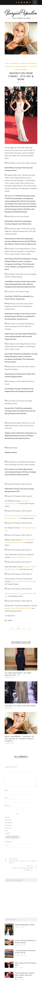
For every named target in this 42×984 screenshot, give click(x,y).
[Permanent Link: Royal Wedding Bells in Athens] (9, 935)
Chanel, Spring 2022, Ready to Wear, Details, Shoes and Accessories (25, 975)
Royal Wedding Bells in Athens (25, 925)
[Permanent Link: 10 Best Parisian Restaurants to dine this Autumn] (9, 945)
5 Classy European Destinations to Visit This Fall (25, 951)
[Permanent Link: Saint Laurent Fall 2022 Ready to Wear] (9, 967)
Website (7, 805)
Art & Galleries (12, 63)
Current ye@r (8, 842)
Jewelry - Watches (29, 66)
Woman (24, 69)
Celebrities (24, 63)
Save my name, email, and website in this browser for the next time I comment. (9, 825)
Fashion (32, 63)
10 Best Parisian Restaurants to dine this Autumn (25, 941)
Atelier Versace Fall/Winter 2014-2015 (18, 608)
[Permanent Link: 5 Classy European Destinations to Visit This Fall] (9, 957)
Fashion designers (13, 66)
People (17, 69)
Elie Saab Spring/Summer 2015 (21, 557)
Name (7, 790)
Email (7, 798)
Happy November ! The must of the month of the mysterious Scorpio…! (19, 738)
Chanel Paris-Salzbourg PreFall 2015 (22, 581)
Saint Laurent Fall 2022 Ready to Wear (25, 964)
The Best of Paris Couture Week (20, 706)
